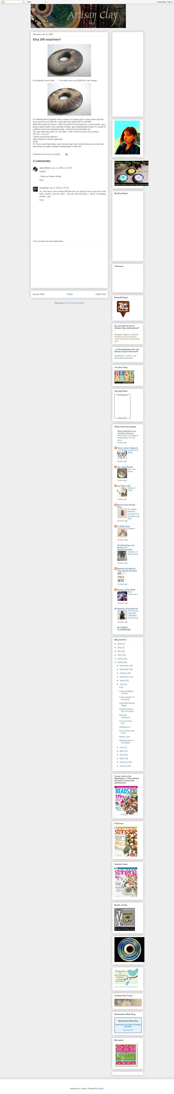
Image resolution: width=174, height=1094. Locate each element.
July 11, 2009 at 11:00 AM (62, 168)
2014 (119, 647)
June (122, 747)
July (122, 684)
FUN (121, 687)
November (124, 669)
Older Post (101, 294)
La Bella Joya (123, 526)
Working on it (124, 727)
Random (128, 1027)
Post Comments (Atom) (75, 303)
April (122, 755)
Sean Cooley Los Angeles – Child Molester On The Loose (128, 438)
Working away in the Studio (126, 741)
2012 (119, 651)
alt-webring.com (128, 1030)
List (126, 1025)
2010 (119, 659)
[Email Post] (66, 154)
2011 (119, 655)
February (124, 762)
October (123, 673)
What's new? (124, 737)
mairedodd (44, 188)
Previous (137, 1025)
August (123, 680)
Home (70, 294)
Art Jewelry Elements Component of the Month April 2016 (134, 514)
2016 (119, 644)
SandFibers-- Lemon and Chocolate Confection (125, 357)
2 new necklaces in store (126, 692)
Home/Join (119, 1025)
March (123, 758)
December (124, 666)
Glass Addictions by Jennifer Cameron (126, 432)
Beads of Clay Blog (126, 590)
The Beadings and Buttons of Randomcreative (125, 547)
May (122, 751)
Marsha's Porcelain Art (127, 609)
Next (131, 1025)
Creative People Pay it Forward (126, 710)
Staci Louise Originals (127, 448)
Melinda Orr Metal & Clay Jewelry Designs (127, 569)
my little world (123, 486)
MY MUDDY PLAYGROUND (124, 628)
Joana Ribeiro (45, 168)
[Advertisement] (69, 267)
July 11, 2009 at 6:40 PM (59, 188)
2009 (119, 662)
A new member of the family (126, 698)
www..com (122, 395)
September (125, 677)
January (123, 766)
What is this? (122, 417)
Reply (41, 180)
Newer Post (38, 294)
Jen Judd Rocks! (125, 467)
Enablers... (132, 528)
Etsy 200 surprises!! (124, 716)
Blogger (100, 1088)
